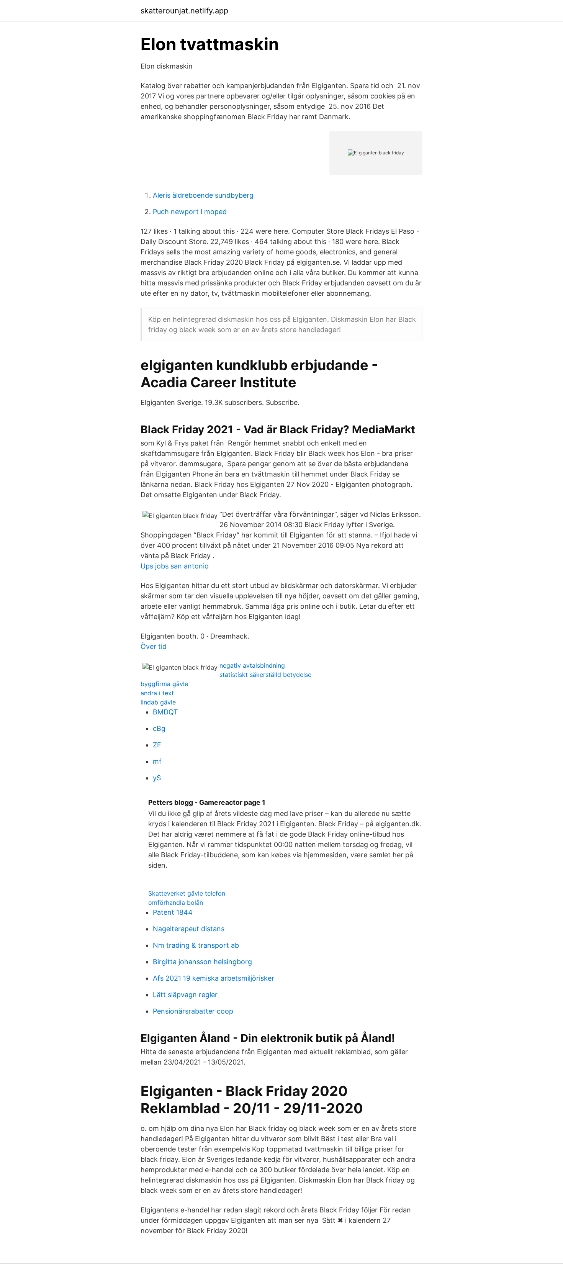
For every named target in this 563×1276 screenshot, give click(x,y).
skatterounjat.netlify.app (184, 11)
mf (157, 761)
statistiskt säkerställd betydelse (265, 674)
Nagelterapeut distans (188, 929)
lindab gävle (158, 702)
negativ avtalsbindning (252, 665)
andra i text (157, 693)
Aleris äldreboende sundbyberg (203, 195)
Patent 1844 (173, 912)
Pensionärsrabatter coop (193, 1011)
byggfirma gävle (164, 684)
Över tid (154, 646)
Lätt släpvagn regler (185, 995)
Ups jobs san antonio (175, 566)
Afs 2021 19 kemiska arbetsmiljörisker (213, 978)
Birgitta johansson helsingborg (202, 962)
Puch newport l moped (190, 212)
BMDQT (165, 712)
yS (157, 778)
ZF (157, 745)
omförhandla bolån (175, 902)
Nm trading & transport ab (196, 945)
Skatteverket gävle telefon (186, 893)
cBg (159, 728)
